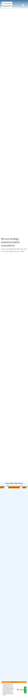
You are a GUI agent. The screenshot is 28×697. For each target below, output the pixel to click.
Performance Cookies (21, 690)
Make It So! (26, 690)
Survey (24, 487)
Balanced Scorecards (14, 487)
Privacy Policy (9, 688)
